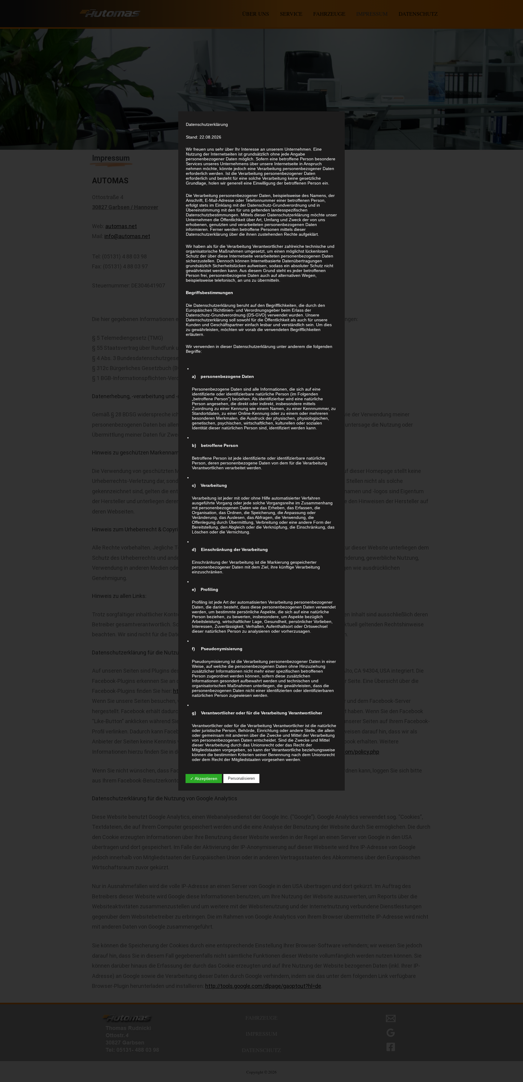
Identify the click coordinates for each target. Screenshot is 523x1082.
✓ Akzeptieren (203, 778)
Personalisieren (241, 778)
